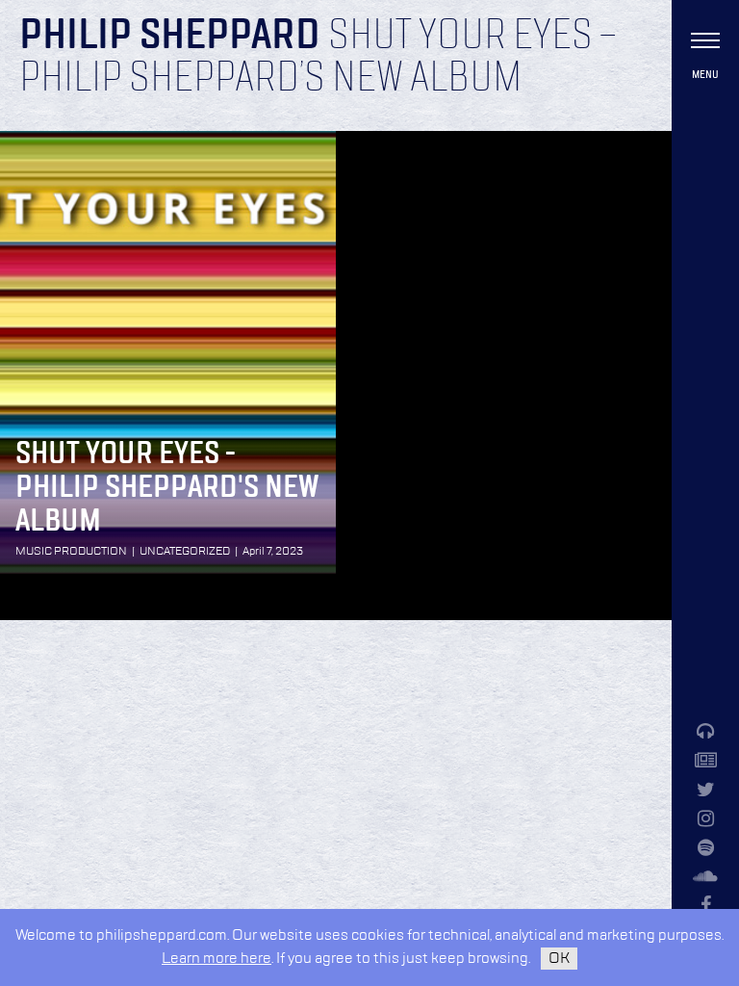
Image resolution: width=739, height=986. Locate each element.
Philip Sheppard (169, 36)
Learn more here (216, 958)
